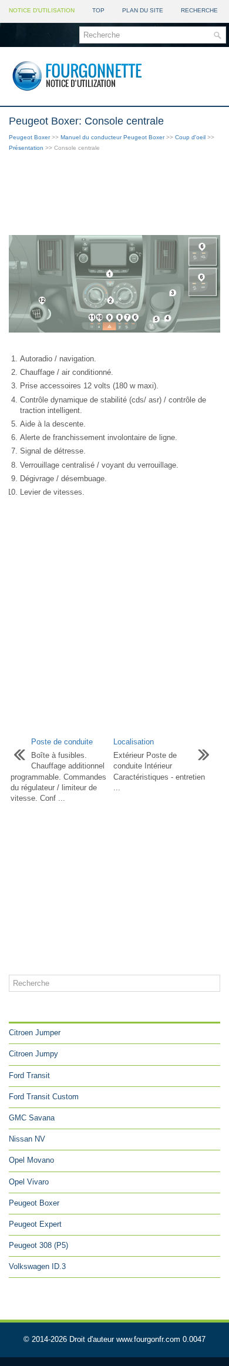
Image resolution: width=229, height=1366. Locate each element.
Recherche (199, 10)
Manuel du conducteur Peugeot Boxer (112, 137)
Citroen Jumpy (33, 1053)
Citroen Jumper (34, 1032)
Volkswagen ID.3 (37, 1266)
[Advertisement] (114, 194)
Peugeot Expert (35, 1224)
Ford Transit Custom (44, 1096)
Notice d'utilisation (42, 10)
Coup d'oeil (190, 137)
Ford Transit (29, 1075)
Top (98, 10)
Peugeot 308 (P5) (38, 1245)
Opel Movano (31, 1160)
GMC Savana (32, 1117)
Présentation (26, 148)
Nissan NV (27, 1139)
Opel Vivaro (29, 1181)
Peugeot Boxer (29, 137)
